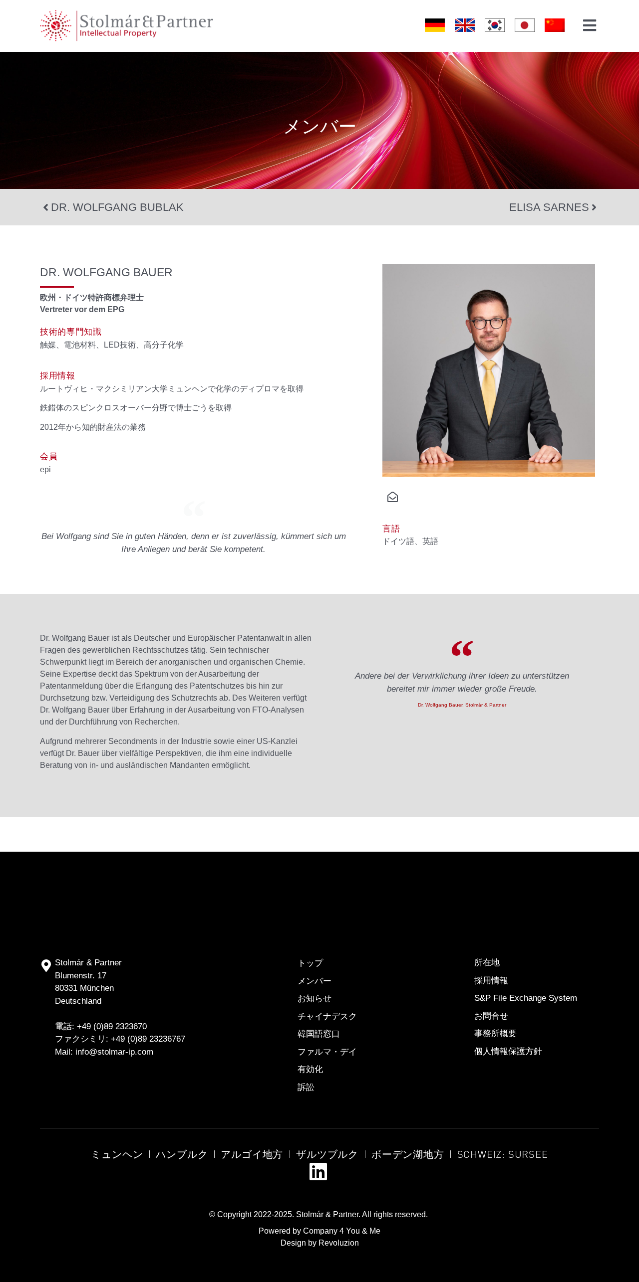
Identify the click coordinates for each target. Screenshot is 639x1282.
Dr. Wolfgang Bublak (117, 207)
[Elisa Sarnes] (594, 207)
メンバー (319, 125)
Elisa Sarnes (549, 207)
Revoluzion (339, 1243)
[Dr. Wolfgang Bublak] (45, 207)
